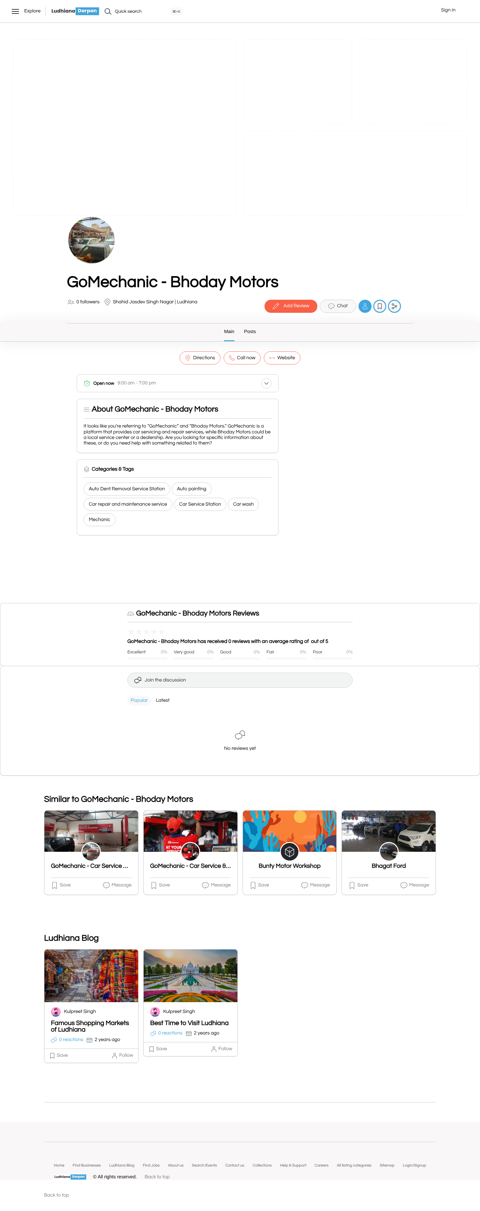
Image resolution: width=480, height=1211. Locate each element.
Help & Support (293, 1165)
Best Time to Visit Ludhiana (189, 1023)
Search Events (204, 1165)
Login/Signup (414, 1165)
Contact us (234, 1165)
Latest (162, 700)
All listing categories (354, 1165)
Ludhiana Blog (121, 1165)
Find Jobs (151, 1165)
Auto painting (191, 489)
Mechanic (99, 519)
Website (286, 358)
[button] (465, 10)
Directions (204, 358)
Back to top (157, 1177)
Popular (139, 700)
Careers (321, 1165)
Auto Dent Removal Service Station (127, 489)
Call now (246, 358)
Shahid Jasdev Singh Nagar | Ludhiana (155, 302)
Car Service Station (200, 504)
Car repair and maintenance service (128, 504)
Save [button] (65, 885)
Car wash (243, 504)
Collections (262, 1165)
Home (59, 1165)
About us (176, 1165)
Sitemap (387, 1165)
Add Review (296, 306)
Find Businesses (87, 1165)
